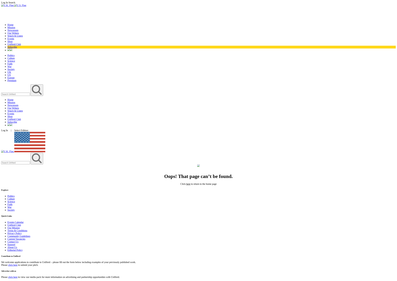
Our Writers (13, 33)
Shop (10, 41)
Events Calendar (15, 222)
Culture (11, 58)
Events (10, 38)
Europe (11, 77)
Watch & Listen (15, 36)
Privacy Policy (14, 233)
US (9, 75)
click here (13, 265)
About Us (12, 247)
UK (9, 72)
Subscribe (12, 47)
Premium (11, 80)
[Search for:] (16, 94)
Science (11, 61)
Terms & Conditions (17, 230)
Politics (11, 55)
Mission (11, 27)
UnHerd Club (14, 44)
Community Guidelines (18, 236)
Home (10, 24)
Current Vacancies (16, 239)
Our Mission (13, 227)
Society (11, 69)
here (188, 184)
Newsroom (12, 30)
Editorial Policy (15, 250)
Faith (9, 63)
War (9, 66)
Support (11, 244)
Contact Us (12, 241)
